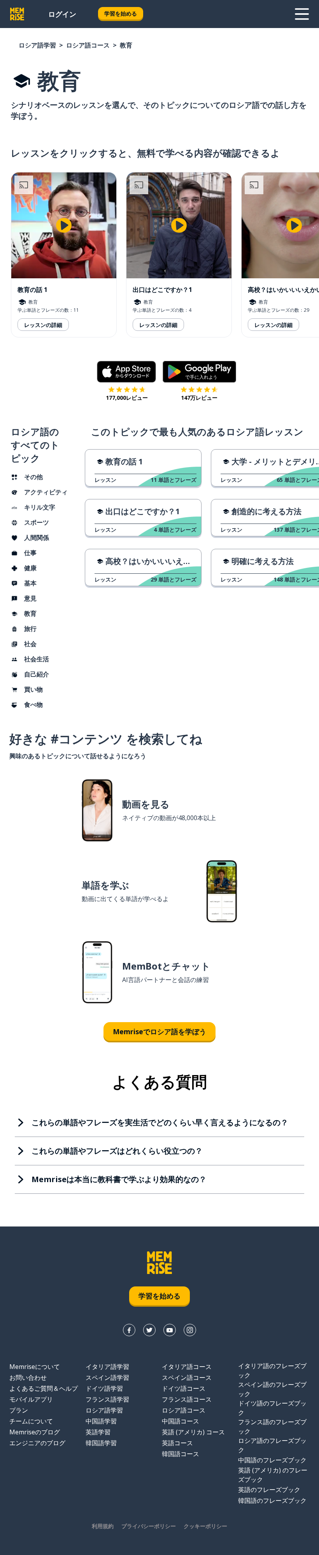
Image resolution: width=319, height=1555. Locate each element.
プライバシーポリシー (148, 1526)
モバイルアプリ (31, 1399)
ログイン (62, 14)
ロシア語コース (88, 45)
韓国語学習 (101, 1443)
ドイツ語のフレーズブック (272, 1408)
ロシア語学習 (37, 45)
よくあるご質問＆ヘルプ (43, 1388)
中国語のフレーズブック (272, 1460)
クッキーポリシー (205, 1526)
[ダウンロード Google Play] (199, 372)
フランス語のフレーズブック (272, 1427)
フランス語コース (187, 1399)
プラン (18, 1410)
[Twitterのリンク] (149, 1330)
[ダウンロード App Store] (126, 372)
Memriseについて (34, 1366)
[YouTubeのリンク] (169, 1330)
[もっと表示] (302, 14)
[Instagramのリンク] (190, 1330)
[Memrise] (17, 14)
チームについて (31, 1421)
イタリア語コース (187, 1366)
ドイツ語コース (183, 1388)
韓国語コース (180, 1454)
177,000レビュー (127, 397)
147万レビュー (199, 397)
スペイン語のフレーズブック (272, 1389)
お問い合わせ (28, 1377)
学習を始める (120, 13)
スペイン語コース (187, 1377)
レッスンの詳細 (43, 325)
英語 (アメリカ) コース (193, 1432)
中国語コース (180, 1421)
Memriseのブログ (34, 1432)
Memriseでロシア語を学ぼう (159, 1031)
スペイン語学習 (107, 1377)
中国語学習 (101, 1421)
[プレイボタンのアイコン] (63, 225)
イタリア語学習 (107, 1366)
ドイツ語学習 (104, 1388)
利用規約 (103, 1526)
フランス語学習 (107, 1399)
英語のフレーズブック (269, 1489)
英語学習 (98, 1432)
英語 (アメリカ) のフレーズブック (272, 1475)
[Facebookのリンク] (129, 1330)
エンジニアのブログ (37, 1443)
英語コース (177, 1443)
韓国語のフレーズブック (272, 1500)
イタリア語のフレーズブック (272, 1370)
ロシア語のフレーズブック (272, 1445)
